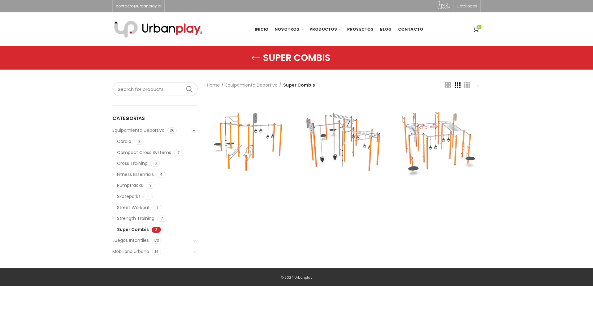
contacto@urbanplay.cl (138, 6)
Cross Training (132, 163)
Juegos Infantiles (130, 240)
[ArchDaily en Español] (443, 5)
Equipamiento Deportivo (251, 85)
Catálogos (466, 6)
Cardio (124, 141)
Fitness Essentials (135, 174)
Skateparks (129, 196)
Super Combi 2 (343, 130)
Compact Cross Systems (144, 152)
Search (189, 89)
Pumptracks (130, 185)
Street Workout (133, 207)
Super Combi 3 (438, 130)
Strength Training (135, 218)
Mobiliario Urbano (130, 251)
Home (213, 85)
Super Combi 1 (249, 130)
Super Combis (133, 229)
